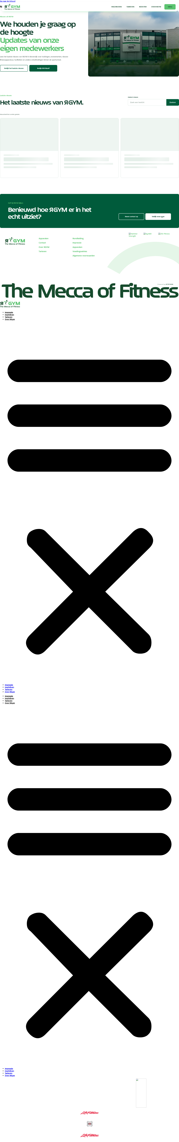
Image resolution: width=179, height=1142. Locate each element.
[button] (89, 502)
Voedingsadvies (80, 251)
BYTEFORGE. (170, 284)
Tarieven (130, 7)
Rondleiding (78, 238)
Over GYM (156, 7)
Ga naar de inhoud (7, 1)
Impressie (77, 242)
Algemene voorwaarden (84, 255)
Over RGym (10, 319)
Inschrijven (116, 7)
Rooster (142, 7)
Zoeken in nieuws (133, 97)
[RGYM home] (12, 6)
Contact (42, 242)
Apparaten (43, 238)
